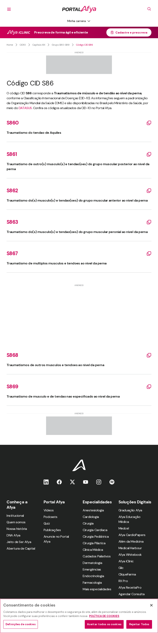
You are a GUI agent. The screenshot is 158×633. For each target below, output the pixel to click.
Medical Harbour (130, 548)
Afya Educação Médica (129, 519)
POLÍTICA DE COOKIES (104, 616)
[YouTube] (85, 481)
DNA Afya (13, 535)
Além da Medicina (131, 541)
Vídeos (49, 510)
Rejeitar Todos (139, 624)
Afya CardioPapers (131, 535)
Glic (121, 568)
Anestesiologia (93, 510)
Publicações (52, 530)
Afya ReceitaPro (130, 587)
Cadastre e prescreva (131, 32)
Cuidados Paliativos (96, 556)
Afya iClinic (126, 561)
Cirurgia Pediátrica (96, 536)
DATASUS (25, 108)
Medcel (123, 528)
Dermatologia (92, 563)
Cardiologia (91, 517)
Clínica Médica (93, 550)
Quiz (47, 523)
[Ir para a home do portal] (79, 9)
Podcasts (50, 517)
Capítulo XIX (38, 44)
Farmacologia (92, 582)
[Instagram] (98, 481)
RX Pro (123, 581)
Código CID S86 (84, 44)
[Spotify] (111, 481)
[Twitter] (72, 481)
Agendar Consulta (131, 594)
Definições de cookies (21, 624)
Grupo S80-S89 (60, 44)
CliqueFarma (127, 574)
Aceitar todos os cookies (104, 624)
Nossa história (17, 529)
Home (10, 44)
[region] (79, 616)
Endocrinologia (93, 576)
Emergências (92, 569)
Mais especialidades (97, 589)
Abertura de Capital (21, 548)
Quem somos (16, 522)
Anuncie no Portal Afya (56, 539)
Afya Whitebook (130, 554)
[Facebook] (59, 481)
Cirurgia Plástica (94, 543)
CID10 (23, 44)
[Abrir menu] (9, 9)
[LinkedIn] (46, 481)
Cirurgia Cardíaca (95, 530)
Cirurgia (88, 523)
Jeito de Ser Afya (19, 542)
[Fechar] (151, 605)
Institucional (15, 515)
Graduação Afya (130, 510)
